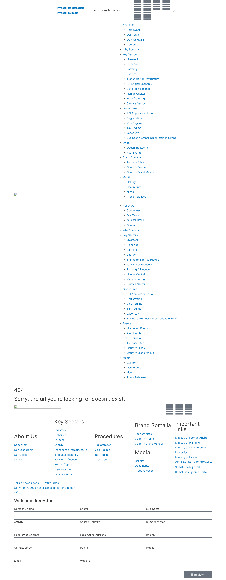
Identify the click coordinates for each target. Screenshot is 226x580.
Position (85, 547)
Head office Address (27, 534)
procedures (130, 108)
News (130, 191)
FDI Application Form (140, 113)
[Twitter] (147, 4)
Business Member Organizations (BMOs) (152, 137)
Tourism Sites (135, 162)
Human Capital (136, 93)
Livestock (133, 59)
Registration (134, 118)
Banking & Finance (138, 88)
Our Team (133, 34)
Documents (134, 187)
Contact (131, 44)
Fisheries (132, 64)
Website (85, 560)
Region (150, 534)
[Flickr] (147, 14)
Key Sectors (130, 54)
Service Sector (136, 103)
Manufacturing (136, 98)
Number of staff (155, 522)
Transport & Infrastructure (143, 79)
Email (17, 560)
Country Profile (136, 167)
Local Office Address (93, 534)
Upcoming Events (138, 147)
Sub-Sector (153, 509)
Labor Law (133, 133)
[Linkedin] (156, 4)
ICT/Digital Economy (139, 84)
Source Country (90, 522)
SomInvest (133, 30)
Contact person (23, 547)
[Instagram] (137, 14)
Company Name (24, 509)
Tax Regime (134, 128)
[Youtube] (166, 4)
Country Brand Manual (141, 172)
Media (126, 177)
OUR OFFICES (135, 39)
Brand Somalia (132, 157)
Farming (132, 69)
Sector (84, 509)
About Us (128, 25)
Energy (131, 74)
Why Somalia (131, 49)
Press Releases (136, 196)
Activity (18, 522)
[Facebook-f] (137, 4)
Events (127, 142)
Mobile (150, 547)
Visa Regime (134, 123)
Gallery (131, 182)
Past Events (134, 152)
